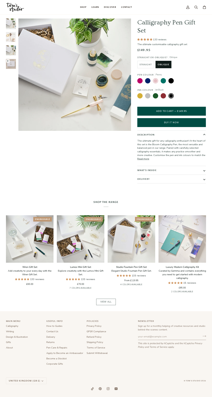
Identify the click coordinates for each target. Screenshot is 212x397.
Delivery (143, 179)
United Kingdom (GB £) (24, 380)
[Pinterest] (100, 388)
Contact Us (52, 331)
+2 (93, 288)
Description (146, 134)
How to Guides (54, 326)
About (9, 347)
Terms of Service (158, 347)
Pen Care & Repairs (56, 347)
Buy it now (171, 122)
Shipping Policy (95, 342)
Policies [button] (93, 321)
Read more (143, 158)
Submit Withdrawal (97, 353)
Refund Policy (94, 337)
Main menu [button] (13, 321)
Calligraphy (12, 326)
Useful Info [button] (54, 321)
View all (106, 301)
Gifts (8, 342)
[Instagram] (108, 388)
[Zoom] (24, 125)
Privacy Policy (94, 326)
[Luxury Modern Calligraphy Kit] (182, 239)
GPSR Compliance (96, 331)
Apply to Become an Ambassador (64, 353)
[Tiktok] (92, 388)
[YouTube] (116, 388)
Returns (50, 342)
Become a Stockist (56, 358)
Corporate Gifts (54, 363)
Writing (10, 331)
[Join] (203, 336)
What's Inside (147, 170)
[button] (83, 7)
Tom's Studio (193, 381)
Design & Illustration (17, 337)
